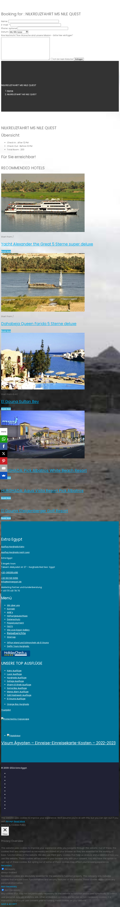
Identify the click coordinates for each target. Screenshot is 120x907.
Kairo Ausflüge (14, 670)
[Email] (3, 468)
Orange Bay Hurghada (18, 704)
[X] (3, 453)
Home (10, 90)
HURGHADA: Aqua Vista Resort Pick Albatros (42, 490)
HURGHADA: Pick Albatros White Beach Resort (44, 470)
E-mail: (5, 24)
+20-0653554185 (9, 572)
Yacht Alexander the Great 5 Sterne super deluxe (47, 244)
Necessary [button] (6, 865)
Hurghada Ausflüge (16, 677)
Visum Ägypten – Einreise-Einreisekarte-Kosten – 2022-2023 (58, 743)
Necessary (10, 869)
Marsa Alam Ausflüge (18, 691)
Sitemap (11, 637)
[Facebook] (3, 446)
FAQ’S (10, 626)
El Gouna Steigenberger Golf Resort (34, 510)
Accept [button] (9, 821)
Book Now (6, 251)
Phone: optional (9, 28)
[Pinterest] (3, 461)
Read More (19, 821)
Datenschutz (13, 619)
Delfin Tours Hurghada (18, 646)
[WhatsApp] (3, 439)
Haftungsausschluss (17, 615)
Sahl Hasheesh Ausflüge (19, 695)
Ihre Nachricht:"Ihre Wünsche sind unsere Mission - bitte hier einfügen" (37, 35)
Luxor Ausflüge (14, 674)
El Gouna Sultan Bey (20, 401)
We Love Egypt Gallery (18, 629)
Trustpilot (6, 709)
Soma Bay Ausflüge (17, 688)
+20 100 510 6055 (9, 578)
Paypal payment (15, 622)
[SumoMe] (3, 475)
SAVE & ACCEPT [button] (9, 904)
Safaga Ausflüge (15, 681)
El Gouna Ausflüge (16, 698)
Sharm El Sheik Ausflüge (19, 684)
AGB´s (10, 612)
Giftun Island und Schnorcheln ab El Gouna (28, 642)
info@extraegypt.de (11, 581)
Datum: (5, 31)
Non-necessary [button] (9, 886)
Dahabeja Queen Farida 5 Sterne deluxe (38, 323)
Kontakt (11, 608)
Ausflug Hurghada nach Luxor (15, 552)
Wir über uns (13, 605)
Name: (4, 21)
